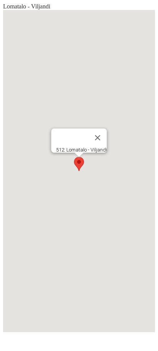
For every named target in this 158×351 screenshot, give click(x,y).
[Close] (98, 138)
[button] (79, 164)
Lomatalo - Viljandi (26, 6)
